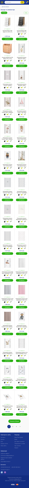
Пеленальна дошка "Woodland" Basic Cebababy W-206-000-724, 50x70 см (21, 165)
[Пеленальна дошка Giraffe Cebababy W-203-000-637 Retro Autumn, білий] (7, 343)
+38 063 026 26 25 (5, 467)
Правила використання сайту (14, 477)
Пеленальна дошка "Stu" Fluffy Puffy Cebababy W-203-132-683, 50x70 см (7, 165)
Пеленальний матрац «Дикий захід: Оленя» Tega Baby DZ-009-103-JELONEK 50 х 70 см (21, 407)
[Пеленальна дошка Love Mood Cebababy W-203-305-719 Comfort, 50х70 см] (22, 343)
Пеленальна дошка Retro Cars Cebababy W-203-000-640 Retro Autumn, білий (21, 380)
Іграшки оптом (4, 443)
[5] (21, 34)
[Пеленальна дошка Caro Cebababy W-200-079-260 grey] (7, 289)
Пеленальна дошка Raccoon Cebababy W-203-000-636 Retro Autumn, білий (7, 380)
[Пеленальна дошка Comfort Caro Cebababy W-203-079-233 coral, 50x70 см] (7, 316)
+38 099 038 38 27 (15, 467)
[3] (19, 34)
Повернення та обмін (19, 443)
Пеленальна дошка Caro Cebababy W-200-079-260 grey (7, 299)
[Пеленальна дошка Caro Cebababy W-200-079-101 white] (22, 263)
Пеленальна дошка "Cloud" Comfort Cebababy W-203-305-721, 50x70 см (7, 85)
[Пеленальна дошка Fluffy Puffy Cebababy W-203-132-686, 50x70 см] (22, 316)
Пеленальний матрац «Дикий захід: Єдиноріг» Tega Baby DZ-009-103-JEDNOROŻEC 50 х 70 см (7, 407)
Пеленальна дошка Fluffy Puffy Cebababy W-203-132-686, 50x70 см (21, 326)
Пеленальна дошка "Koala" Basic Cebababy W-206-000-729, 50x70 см (7, 112)
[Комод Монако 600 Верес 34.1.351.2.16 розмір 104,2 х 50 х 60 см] (22, 21)
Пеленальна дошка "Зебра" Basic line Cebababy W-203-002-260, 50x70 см (7, 219)
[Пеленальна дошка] (22, 48)
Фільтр (4, 12)
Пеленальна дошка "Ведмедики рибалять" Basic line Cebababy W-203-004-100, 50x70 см (21, 219)
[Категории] (2, 2)
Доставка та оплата (19, 441)
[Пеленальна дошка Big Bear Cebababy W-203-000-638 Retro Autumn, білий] (7, 263)
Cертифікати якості (5, 461)
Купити (8, 39)
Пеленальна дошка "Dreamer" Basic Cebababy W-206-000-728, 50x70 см (21, 85)
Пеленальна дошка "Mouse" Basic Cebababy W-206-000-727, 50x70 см (7, 138)
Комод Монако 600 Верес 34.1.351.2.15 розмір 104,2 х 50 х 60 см (7, 31)
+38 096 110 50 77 (5, 469)
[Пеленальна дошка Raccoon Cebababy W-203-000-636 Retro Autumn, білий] (7, 370)
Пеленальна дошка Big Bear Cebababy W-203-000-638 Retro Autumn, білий (7, 272)
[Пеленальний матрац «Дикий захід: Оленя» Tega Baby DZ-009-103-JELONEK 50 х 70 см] (22, 397)
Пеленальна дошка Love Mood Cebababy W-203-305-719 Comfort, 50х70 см (22, 353)
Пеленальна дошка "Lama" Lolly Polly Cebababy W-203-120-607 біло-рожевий (21, 112)
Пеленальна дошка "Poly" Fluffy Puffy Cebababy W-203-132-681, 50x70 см (21, 138)
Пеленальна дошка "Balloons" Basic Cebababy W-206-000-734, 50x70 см (21, 58)
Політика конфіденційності (7, 455)
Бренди (2, 439)
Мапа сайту (3, 445)
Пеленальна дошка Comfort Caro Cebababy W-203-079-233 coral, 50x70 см (7, 326)
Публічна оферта (5, 453)
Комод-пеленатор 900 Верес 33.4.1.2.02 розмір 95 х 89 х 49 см (7, 58)
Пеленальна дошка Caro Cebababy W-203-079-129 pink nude (22, 299)
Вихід (15, 439)
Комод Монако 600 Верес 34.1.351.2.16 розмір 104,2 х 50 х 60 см (21, 31)
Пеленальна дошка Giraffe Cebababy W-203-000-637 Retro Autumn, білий (7, 353)
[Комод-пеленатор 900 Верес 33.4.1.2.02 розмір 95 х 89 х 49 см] (7, 48)
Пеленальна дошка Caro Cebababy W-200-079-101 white (22, 272)
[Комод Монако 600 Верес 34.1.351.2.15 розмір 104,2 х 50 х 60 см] (7, 21)
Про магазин (17, 445)
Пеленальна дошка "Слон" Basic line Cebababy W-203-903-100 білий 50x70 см (21, 246)
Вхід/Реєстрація (18, 437)
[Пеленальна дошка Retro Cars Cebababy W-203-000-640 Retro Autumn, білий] (22, 370)
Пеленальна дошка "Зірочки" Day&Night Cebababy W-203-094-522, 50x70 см (21, 192)
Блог (2, 441)
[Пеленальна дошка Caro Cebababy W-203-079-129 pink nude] (22, 289)
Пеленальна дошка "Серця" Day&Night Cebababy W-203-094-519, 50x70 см (7, 246)
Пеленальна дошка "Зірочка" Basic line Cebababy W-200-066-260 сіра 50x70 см (7, 192)
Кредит (16, 447)
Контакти (3, 437)
